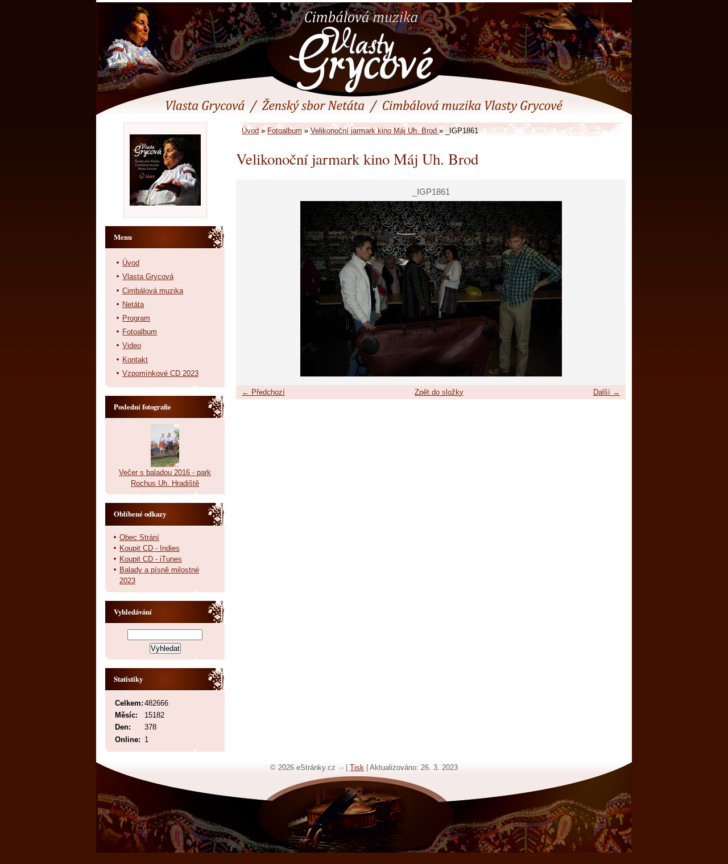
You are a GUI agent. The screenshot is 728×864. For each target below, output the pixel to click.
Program (136, 318)
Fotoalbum (284, 130)
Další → (606, 392)
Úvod (250, 130)
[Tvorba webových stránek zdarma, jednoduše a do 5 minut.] (342, 768)
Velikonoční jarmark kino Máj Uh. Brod (375, 130)
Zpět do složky (439, 392)
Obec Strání (139, 537)
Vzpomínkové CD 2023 (160, 373)
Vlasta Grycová (147, 276)
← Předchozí (263, 392)
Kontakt (135, 359)
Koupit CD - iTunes (150, 559)
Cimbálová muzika (152, 290)
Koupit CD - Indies (149, 548)
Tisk (357, 767)
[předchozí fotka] (254, 288)
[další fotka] (607, 288)
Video (131, 345)
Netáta (133, 304)
